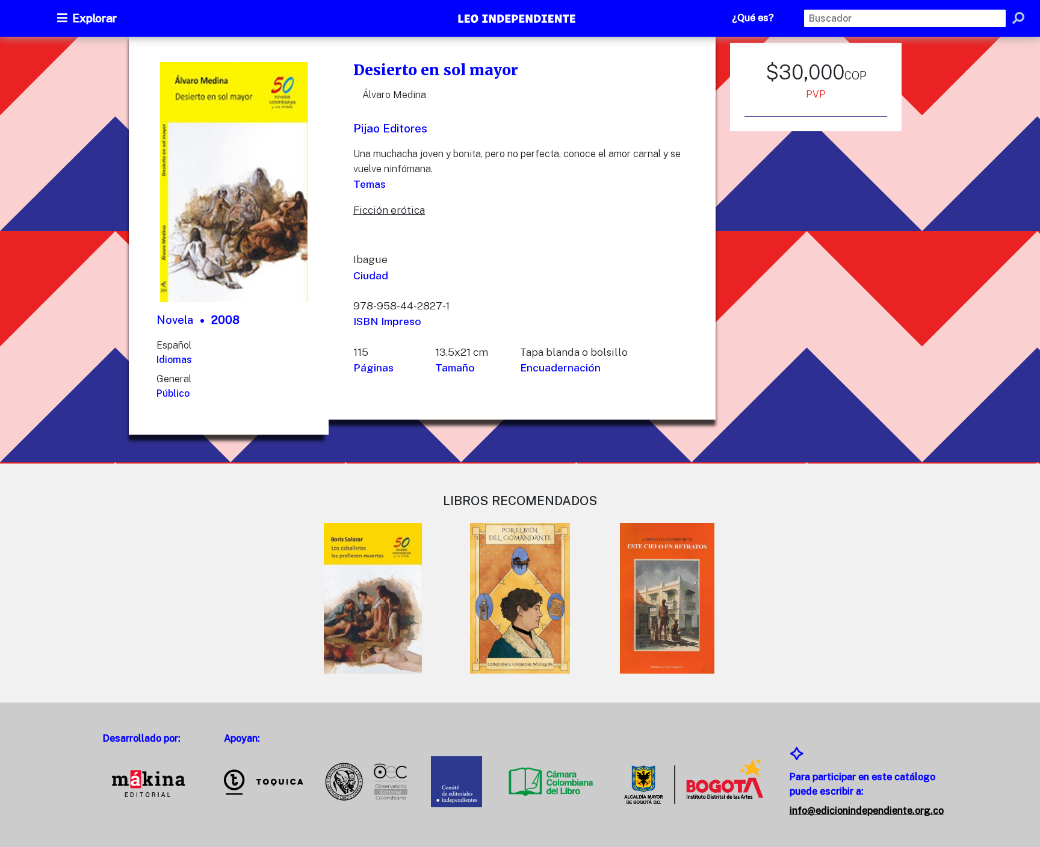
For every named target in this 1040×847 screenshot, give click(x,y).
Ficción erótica (389, 209)
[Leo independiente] (517, 20)
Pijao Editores (390, 128)
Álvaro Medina (394, 95)
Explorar (94, 18)
